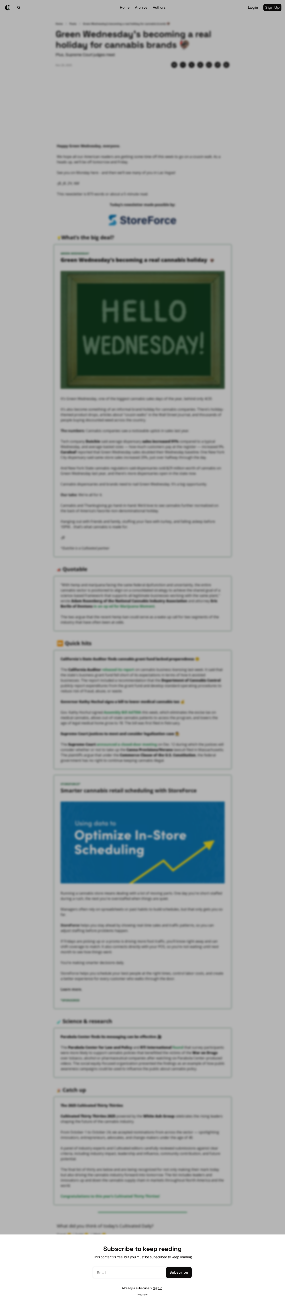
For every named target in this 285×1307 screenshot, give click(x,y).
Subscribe (178, 1272)
